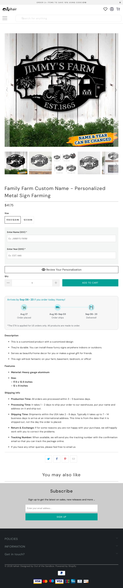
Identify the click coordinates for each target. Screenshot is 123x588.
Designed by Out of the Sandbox (37, 566)
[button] (61, 232)
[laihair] (9, 9)
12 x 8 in (28, 219)
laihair (16, 566)
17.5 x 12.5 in (12, 219)
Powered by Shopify (65, 566)
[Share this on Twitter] (48, 458)
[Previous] (7, 90)
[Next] (116, 90)
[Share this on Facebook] (56, 458)
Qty (6, 276)
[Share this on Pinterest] (65, 458)
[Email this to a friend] (73, 458)
